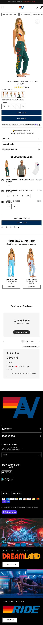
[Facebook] (3, 227)
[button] (10, 564)
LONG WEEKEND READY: (21, 2)
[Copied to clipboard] (19, 227)
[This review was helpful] (30, 373)
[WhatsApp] (15, 227)
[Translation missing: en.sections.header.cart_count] (40, 7)
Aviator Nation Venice (10, 14)
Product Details (8, 144)
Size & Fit (5, 139)
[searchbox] (12, 341)
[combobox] (31, 347)
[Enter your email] (40, 455)
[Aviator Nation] (21, 543)
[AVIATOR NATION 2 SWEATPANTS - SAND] (4, 94)
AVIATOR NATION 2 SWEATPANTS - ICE (31, 280)
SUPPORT (7, 429)
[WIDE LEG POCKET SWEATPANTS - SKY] (11, 263)
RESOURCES (8, 436)
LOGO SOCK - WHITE (24, 201)
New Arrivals (25, 14)
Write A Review (21, 332)
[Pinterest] (11, 227)
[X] (7, 227)
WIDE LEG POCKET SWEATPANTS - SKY (11, 280)
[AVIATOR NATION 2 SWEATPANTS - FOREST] (19, 94)
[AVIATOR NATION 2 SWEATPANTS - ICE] (7, 94)
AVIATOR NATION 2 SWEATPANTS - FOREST (24, 179)
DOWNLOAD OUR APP (11, 466)
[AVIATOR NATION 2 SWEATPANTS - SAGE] (11, 94)
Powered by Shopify (32, 507)
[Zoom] (37, 21)
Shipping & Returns (9, 149)
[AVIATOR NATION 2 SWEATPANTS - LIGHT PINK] (23, 94)
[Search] (34, 7)
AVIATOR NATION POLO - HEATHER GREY (24, 190)
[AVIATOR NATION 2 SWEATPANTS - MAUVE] (15, 94)
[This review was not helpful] (34, 373)
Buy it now (21, 118)
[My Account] (37, 7)
